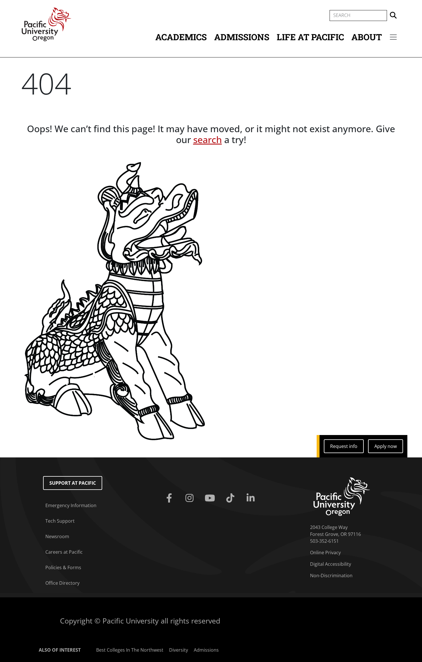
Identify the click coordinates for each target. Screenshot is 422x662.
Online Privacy (325, 552)
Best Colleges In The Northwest (129, 650)
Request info (343, 446)
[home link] (341, 496)
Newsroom (57, 536)
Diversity (178, 650)
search (207, 139)
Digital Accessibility (330, 564)
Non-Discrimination (331, 575)
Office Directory (62, 583)
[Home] (46, 24)
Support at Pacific (72, 483)
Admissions (241, 37)
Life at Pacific (310, 37)
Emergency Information (70, 505)
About (366, 37)
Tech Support (60, 521)
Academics (181, 37)
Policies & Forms (63, 567)
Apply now (385, 446)
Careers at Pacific (64, 552)
